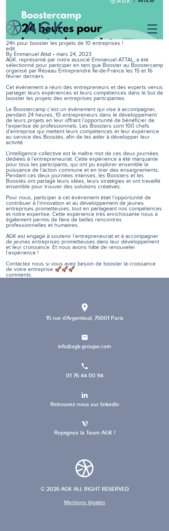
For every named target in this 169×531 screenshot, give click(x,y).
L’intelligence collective (33, 153)
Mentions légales (84, 502)
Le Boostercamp (26, 109)
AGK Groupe (34, 27)
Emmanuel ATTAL (113, 59)
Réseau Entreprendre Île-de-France (81, 70)
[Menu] (152, 29)
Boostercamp (147, 65)
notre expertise (31, 214)
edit (10, 48)
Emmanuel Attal (32, 54)
